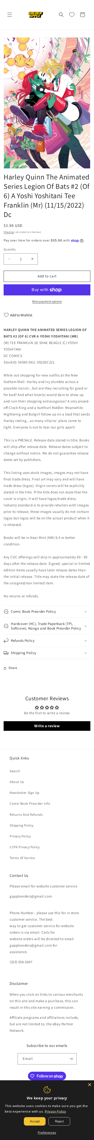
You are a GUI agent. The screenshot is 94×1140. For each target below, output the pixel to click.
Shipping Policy (22, 825)
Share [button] (12, 668)
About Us (17, 782)
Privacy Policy (20, 836)
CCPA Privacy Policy (25, 847)
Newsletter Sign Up (25, 792)
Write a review (47, 725)
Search (15, 771)
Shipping (9, 232)
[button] (9, 14)
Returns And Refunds (26, 814)
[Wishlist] (72, 14)
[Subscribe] (71, 1058)
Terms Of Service (22, 858)
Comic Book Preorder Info (30, 803)
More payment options (47, 301)
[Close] (89, 1084)
